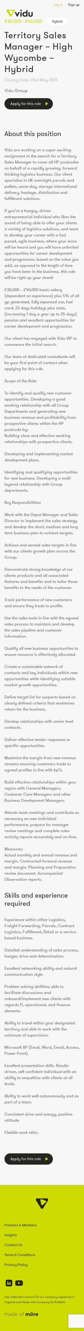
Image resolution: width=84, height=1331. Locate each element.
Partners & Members (20, 1225)
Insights (10, 1235)
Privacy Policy (16, 1264)
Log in (58, 4)
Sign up (74, 4)
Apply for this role (26, 103)
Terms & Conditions (19, 1254)
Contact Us (13, 1245)
